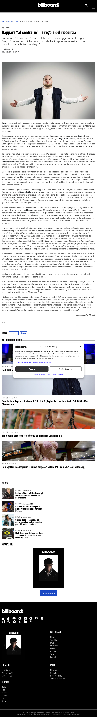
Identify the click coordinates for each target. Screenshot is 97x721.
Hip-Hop (5, 693)
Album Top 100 (8, 673)
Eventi (52, 648)
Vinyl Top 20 (7, 676)
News (17, 490)
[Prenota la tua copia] (48, 568)
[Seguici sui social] (3, 618)
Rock (4, 701)
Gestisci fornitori (23, 362)
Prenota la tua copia (48, 593)
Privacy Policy (56, 676)
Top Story (54, 640)
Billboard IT (8, 49)
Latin (4, 698)
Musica (53, 643)
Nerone (23, 333)
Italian (4, 687)
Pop (3, 690)
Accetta (32, 369)
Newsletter (54, 670)
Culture (53, 651)
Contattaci (54, 673)
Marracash (13, 333)
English (53, 657)
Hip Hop (6, 27)
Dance (4, 696)
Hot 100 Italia (7, 670)
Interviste (54, 646)
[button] (80, 347)
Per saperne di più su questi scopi (40, 362)
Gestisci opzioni (65, 369)
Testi (52, 654)
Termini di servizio (57, 679)
